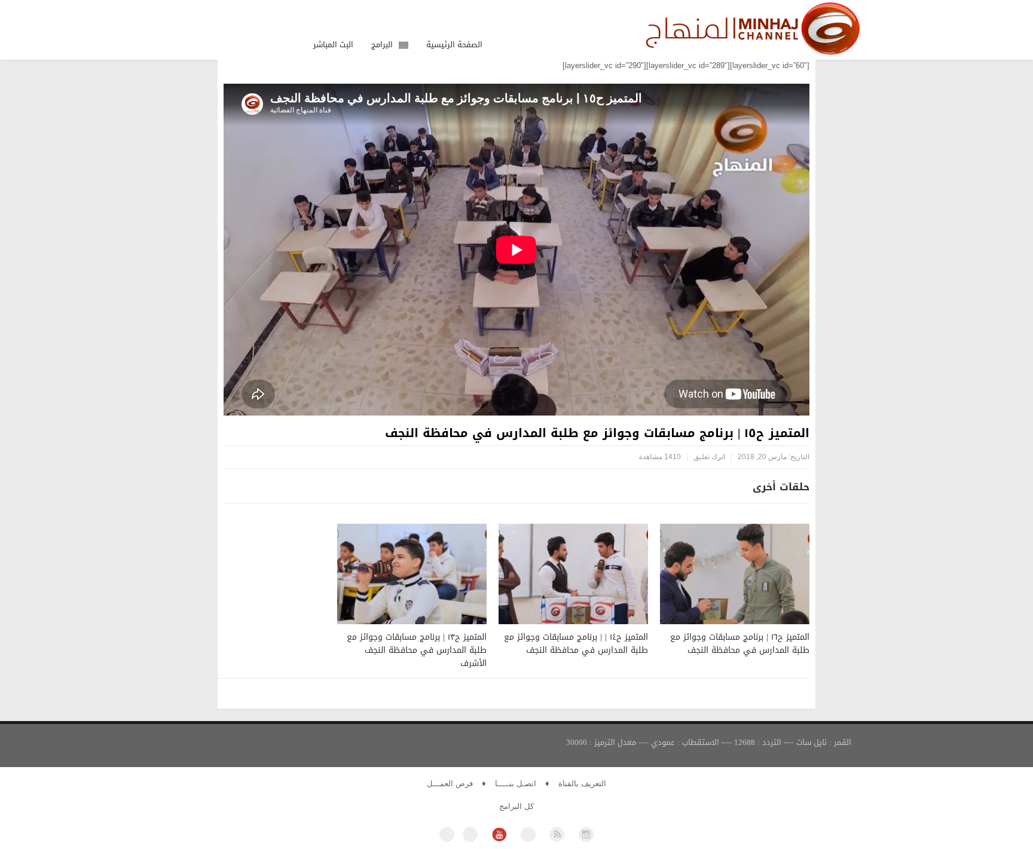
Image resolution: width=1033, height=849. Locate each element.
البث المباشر (333, 44)
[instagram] (586, 834)
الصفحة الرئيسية (454, 44)
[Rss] (556, 834)
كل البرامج (516, 806)
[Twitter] (470, 834)
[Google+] (528, 834)
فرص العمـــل (450, 783)
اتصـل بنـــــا (515, 783)
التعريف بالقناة (582, 783)
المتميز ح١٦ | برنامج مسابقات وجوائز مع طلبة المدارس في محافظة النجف (739, 643)
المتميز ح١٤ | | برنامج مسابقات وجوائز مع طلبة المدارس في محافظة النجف (576, 643)
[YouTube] (498, 834)
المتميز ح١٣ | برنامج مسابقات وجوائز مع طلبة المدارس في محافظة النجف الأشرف (417, 650)
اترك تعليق (709, 457)
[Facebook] (446, 834)
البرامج (382, 44)
